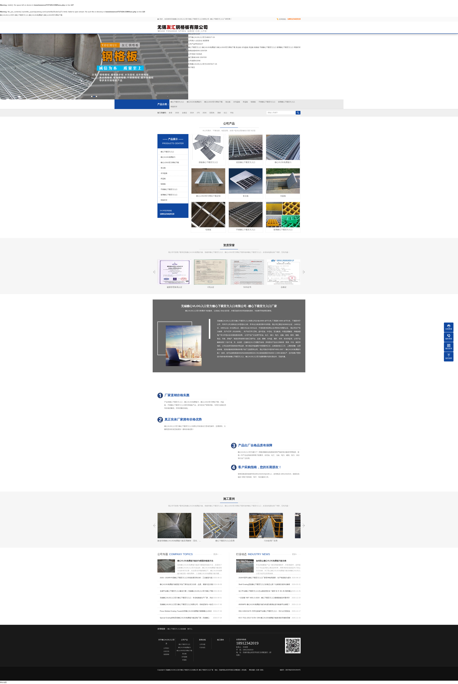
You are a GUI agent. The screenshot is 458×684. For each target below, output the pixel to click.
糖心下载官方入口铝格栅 (176, 629)
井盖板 (251, 47)
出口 (225, 113)
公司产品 (195, 44)
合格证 (184, 113)
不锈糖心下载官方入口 (268, 47)
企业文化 (198, 41)
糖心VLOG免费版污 (209, 47)
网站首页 (194, 34)
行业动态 (198, 54)
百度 (257, 670)
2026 (204, 113)
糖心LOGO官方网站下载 (226, 47)
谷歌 (261, 670)
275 (198, 113)
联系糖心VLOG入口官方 (202, 64)
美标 (219, 113)
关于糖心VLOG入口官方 (201, 37)
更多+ (215, 554)
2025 (177, 113)
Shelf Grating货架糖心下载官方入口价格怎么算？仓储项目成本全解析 (270, 584)
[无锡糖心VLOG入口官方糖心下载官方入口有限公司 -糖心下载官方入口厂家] (182, 27)
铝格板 (256, 47)
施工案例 (197, 57)
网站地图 (252, 670)
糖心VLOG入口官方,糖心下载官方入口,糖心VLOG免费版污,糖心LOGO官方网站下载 (31, 15)
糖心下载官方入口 (195, 47)
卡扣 (231, 113)
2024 (192, 113)
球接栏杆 (297, 47)
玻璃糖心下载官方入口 (285, 47)
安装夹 (211, 113)
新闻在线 (197, 51)
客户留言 (191, 67)
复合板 (238, 47)
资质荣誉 (206, 41)
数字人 (190, 629)
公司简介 (191, 41)
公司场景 (194, 61)
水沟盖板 (244, 47)
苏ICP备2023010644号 (293, 670)
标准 (170, 113)
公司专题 (191, 54)
